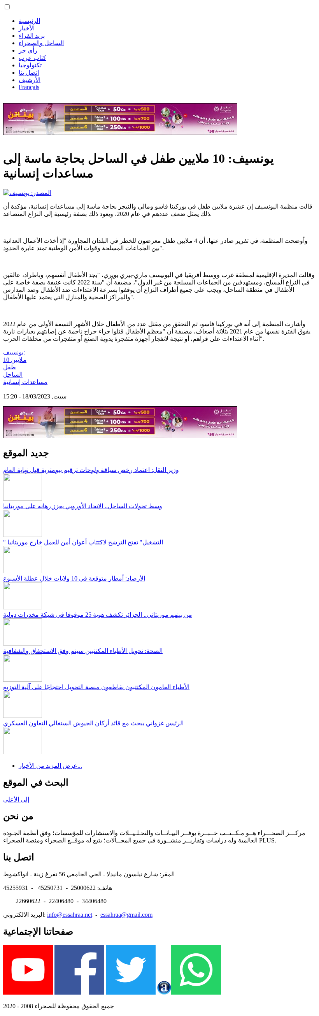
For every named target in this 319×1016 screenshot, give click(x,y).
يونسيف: (14, 352)
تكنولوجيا (30, 65)
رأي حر (28, 50)
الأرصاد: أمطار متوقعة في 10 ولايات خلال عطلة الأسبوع (74, 578)
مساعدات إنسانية (25, 382)
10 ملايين (14, 359)
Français (29, 87)
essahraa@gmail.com (126, 914)
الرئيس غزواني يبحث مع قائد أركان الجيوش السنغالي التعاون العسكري (93, 723)
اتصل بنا (29, 72)
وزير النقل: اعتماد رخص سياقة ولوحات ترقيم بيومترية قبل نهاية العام (91, 470)
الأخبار (27, 28)
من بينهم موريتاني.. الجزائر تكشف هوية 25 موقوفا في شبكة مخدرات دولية (97, 614)
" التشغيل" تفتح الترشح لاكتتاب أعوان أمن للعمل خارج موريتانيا (83, 542)
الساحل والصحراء (41, 43)
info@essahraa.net (69, 914)
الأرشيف (29, 80)
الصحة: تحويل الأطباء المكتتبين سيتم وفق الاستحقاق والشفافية (83, 651)
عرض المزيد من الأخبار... (50, 765)
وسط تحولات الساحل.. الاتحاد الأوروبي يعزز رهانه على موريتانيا (82, 506)
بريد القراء (32, 35)
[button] (7, 6)
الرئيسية (29, 21)
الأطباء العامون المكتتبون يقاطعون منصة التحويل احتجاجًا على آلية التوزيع (96, 687)
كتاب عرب (32, 57)
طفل (9, 367)
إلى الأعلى (16, 799)
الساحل (13, 374)
